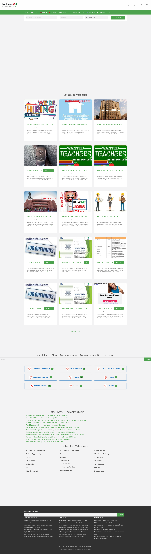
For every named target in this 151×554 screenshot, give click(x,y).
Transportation (31, 174)
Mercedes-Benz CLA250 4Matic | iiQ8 (40, 170)
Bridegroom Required (68, 467)
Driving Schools (40, 386)
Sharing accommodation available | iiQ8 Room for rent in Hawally (84, 124)
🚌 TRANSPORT (91, 12)
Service (76, 386)
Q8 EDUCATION (64, 12)
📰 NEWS (34, 12)
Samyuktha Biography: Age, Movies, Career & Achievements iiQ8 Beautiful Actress (53, 427)
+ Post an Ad (144, 5)
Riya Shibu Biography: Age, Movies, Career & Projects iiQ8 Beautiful (48, 439)
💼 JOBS (42, 12)
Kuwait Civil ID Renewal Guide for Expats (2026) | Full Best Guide (47, 418)
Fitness (111, 377)
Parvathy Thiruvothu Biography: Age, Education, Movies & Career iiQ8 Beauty (51, 437)
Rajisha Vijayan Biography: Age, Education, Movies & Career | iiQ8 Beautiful (50, 432)
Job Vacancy (30, 128)
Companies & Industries (41, 368)
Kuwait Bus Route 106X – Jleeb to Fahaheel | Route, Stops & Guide (47, 423)
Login (128, 5)
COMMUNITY (104, 12)
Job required (101, 311)
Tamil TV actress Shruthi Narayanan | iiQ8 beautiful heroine (45, 425)
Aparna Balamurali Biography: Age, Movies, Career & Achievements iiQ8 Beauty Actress (55, 434)
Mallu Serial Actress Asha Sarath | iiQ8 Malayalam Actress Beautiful (48, 415)
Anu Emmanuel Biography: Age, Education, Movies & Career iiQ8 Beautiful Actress (53, 430)
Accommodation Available (69, 128)
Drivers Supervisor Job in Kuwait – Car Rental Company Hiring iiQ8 (49, 124)
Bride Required (65, 463)
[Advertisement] (72, 5)
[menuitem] (128, 5)
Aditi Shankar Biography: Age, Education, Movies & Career (45, 442)
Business (76, 377)
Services (71, 266)
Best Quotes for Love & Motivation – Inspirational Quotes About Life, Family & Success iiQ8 (56, 420)
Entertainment (76, 368)
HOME (26, 12)
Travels (111, 386)
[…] (51, 226)
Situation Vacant (37, 128)
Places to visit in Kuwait (111, 368)
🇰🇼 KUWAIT (52, 12)
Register (135, 5)
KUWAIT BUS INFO (78, 12)
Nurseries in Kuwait (41, 377)
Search (118, 17)
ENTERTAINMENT (85, 546)
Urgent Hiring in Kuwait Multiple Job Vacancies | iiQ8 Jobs (82, 216)
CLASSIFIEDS (74, 546)
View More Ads (75, 331)
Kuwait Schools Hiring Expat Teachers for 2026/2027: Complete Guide (86, 170)
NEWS (67, 546)
